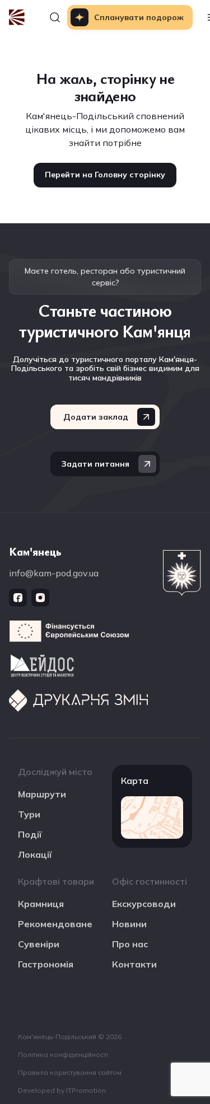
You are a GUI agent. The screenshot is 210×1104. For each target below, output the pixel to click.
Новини (129, 923)
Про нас (130, 944)
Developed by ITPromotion (62, 1090)
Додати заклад (95, 417)
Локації (35, 854)
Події (30, 834)
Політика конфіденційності (63, 1054)
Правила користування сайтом (70, 1072)
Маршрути (42, 794)
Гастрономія (45, 964)
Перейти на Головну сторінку (105, 175)
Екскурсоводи (144, 903)
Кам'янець (35, 551)
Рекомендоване (55, 923)
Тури (29, 814)
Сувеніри (38, 944)
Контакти (134, 964)
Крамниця (41, 903)
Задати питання (95, 464)
